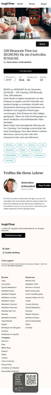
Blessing (9, 145)
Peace (20, 145)
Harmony (32, 145)
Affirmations (10, 150)
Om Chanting (35, 150)
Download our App (13, 235)
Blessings (9, 160)
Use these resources (15, 266)
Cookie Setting (12, 252)
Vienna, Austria (27, 189)
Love (42, 145)
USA (7, 248)
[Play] (25, 23)
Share (42, 44)
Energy (22, 150)
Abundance (39, 155)
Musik (21, 80)
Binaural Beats (11, 155)
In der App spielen (25, 71)
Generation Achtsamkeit (19, 62)
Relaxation (25, 155)
